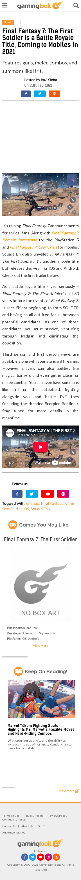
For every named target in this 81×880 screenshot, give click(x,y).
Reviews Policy (57, 815)
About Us (27, 826)
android (32, 503)
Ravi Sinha (49, 80)
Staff (41, 826)
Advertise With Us (13, 832)
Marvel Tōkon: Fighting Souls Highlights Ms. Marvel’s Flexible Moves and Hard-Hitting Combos (41, 729)
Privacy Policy (34, 815)
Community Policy (14, 819)
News (8, 22)
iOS (26, 509)
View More (40, 645)
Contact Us (9, 826)
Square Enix (40, 509)
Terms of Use (11, 815)
